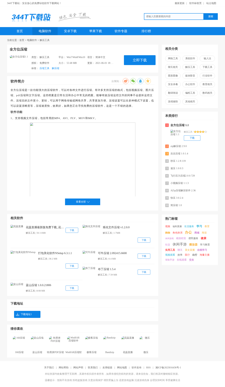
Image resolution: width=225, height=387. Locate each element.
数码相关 (207, 93)
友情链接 (107, 367)
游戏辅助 (173, 101)
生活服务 (189, 226)
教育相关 (207, 84)
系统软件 (190, 58)
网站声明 (78, 367)
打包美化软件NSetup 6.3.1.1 (55, 253)
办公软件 (190, 84)
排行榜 (146, 31)
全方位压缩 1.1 (177, 125)
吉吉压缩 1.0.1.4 (177, 153)
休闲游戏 (169, 238)
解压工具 (45, 40)
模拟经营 (181, 238)
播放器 (193, 244)
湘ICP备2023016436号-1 (168, 367)
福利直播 (177, 226)
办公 (188, 232)
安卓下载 (70, 31)
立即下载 (140, 60)
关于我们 (49, 367)
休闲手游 (180, 244)
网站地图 (122, 367)
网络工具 (173, 58)
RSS (148, 367)
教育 (207, 226)
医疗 (187, 255)
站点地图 (211, 3)
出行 (194, 255)
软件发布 (137, 367)
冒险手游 (169, 259)
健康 (203, 238)
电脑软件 (45, 31)
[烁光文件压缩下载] (91, 226)
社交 (167, 244)
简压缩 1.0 (174, 205)
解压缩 (55, 68)
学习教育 (205, 244)
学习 (199, 226)
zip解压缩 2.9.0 (176, 146)
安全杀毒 (173, 84)
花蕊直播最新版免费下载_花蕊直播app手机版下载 (45, 227)
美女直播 (190, 250)
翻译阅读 (173, 93)
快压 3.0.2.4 (174, 198)
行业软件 (207, 75)
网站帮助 (64, 367)
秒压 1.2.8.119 (176, 161)
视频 (167, 226)
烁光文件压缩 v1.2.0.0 (116, 227)
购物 (167, 232)
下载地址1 (26, 314)
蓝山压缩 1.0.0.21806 (38, 285)
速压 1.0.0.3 (174, 168)
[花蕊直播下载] (17, 226)
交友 (191, 259)
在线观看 (182, 259)
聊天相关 (173, 67)
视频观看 (170, 255)
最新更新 (180, 3)
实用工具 (170, 250)
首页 (20, 31)
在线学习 (202, 250)
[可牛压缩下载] (89, 252)
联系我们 (93, 367)
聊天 (180, 250)
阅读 (204, 232)
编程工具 (190, 93)
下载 (72, 230)
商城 (196, 232)
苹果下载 (95, 31)
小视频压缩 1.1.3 (177, 183)
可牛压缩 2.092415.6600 (112, 253)
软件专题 (121, 31)
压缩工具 (44, 68)
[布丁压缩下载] (89, 268)
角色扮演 (177, 232)
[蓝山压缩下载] (17, 284)
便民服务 (193, 238)
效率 (180, 255)
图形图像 (173, 75)
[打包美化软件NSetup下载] (23, 252)
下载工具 (207, 67)
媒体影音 (190, 75)
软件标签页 (195, 3)
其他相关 (190, 101)
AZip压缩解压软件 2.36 (181, 190)
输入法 (207, 58)
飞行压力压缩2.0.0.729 (180, 175)
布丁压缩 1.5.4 (106, 269)
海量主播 (205, 255)
